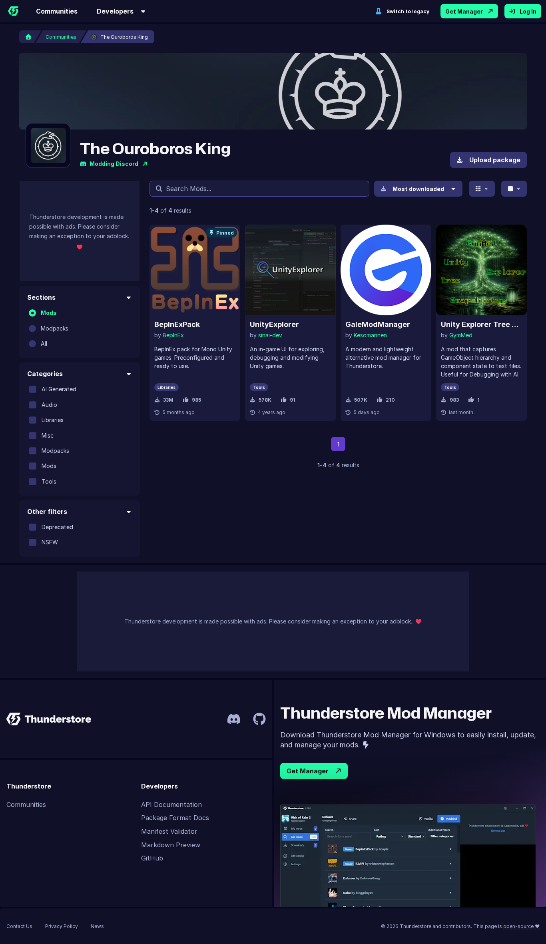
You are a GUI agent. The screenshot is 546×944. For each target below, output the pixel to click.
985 (196, 400)
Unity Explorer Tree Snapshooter (481, 324)
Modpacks (54, 328)
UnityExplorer (274, 324)
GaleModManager (377, 324)
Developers (115, 11)
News (97, 926)
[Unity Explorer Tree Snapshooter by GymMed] (481, 270)
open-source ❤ (521, 926)
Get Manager (464, 11)
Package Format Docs (175, 818)
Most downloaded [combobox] (418, 188)
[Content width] (514, 189)
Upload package (494, 160)
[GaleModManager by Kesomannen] (386, 270)
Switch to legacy (408, 11)
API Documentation (171, 805)
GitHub (152, 858)
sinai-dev (270, 335)
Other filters (47, 512)
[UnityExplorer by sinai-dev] (290, 270)
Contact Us (19, 926)
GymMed (460, 335)
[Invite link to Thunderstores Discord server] (233, 719)
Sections (41, 297)
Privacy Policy (61, 926)
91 (292, 400)
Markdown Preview (170, 845)
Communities (57, 11)
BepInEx (173, 335)
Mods (49, 312)
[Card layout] (482, 189)
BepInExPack (177, 324)
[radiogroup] (79, 328)
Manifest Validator (169, 831)
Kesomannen (370, 335)
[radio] (32, 313)
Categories (45, 374)
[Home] (13, 11)
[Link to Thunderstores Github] (259, 719)
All (44, 343)
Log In (528, 11)
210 (390, 400)
